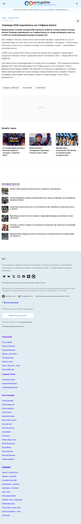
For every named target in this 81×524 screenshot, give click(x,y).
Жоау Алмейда (7, 451)
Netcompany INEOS (9, 496)
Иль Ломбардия (8, 369)
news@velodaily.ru (26, 322)
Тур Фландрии (7, 358)
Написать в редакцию (18, 315)
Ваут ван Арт (7, 424)
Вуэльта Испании (8, 350)
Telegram (42, 10)
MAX (53, 10)
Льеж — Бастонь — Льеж (11, 365)
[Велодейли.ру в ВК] (8, 276)
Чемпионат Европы (9, 383)
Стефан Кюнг (40, 88)
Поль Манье (6, 447)
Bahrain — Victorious (9, 476)
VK (48, 10)
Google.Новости (27, 296)
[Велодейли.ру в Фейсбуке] (23, 276)
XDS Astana (6, 515)
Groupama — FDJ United (11, 88)
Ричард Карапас (8, 459)
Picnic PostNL (27, 88)
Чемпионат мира (8, 379)
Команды (6, 467)
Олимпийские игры (9, 387)
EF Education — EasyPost (10, 484)
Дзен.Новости (10, 296)
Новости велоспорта (13, 17)
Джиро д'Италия (8, 346)
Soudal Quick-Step (8, 503)
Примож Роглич (8, 416)
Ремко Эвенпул (8, 408)
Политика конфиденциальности (13, 326)
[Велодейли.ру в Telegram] (3, 276)
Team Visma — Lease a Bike (11, 507)
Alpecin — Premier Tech (10, 472)
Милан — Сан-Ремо (9, 354)
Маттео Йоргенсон (9, 439)
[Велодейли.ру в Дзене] (28, 276)
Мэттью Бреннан (8, 455)
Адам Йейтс (6, 432)
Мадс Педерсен (8, 428)
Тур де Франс (7, 342)
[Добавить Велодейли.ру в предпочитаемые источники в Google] (77, 22)
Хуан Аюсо (6, 436)
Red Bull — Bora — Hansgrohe (12, 499)
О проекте (29, 309)
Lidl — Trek (6, 492)
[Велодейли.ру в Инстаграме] (18, 276)
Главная (4, 17)
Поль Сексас (6, 412)
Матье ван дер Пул (9, 420)
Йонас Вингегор (8, 404)
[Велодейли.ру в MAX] (33, 276)
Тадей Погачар (7, 400)
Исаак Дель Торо (8, 443)
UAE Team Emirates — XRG (11, 511)
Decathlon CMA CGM (9, 480)
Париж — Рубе (7, 361)
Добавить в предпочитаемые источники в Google (53, 296)
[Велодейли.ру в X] (13, 276)
